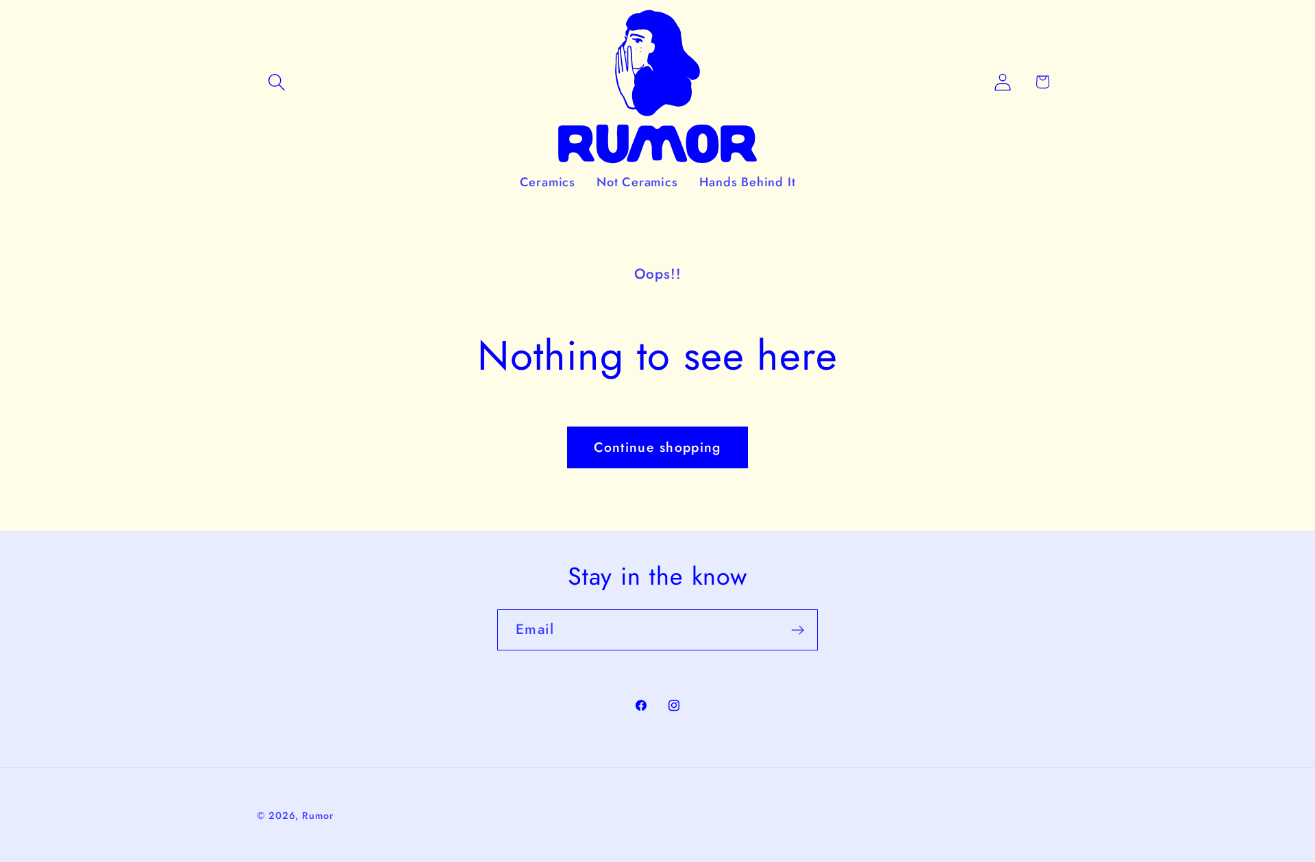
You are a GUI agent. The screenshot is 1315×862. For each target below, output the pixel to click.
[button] (276, 81)
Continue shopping (657, 447)
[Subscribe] (797, 630)
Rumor (318, 815)
